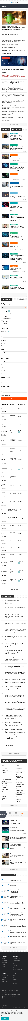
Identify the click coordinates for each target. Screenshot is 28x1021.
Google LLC (5, 772)
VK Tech (18, 770)
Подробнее (3, 411)
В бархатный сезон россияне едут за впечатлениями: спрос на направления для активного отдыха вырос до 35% (15, 695)
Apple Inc (4, 768)
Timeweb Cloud (7, 314)
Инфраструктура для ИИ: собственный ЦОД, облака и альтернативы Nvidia (17, 914)
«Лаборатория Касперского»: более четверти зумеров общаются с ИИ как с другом (15, 645)
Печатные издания (17, 969)
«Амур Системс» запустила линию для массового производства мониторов (15, 708)
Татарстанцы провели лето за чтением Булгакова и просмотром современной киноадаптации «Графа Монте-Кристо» (15, 681)
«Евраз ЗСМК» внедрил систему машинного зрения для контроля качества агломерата (13, 717)
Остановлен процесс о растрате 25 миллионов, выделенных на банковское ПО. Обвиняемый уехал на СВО (13, 46)
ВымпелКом (19, 772)
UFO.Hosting (19, 768)
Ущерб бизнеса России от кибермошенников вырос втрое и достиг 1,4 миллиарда (13, 41)
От (1, 334)
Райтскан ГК (19, 792)
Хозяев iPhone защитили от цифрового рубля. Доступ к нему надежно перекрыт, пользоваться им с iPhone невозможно (13, 82)
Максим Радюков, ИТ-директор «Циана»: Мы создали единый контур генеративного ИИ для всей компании (13, 95)
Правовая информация (10, 998)
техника (2, 814)
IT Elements (13, 885)
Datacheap (5, 770)
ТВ (13, 967)
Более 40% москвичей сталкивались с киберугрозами (15, 744)
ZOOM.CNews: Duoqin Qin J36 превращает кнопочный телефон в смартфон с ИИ (14, 602)
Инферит (18, 780)
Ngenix (4, 787)
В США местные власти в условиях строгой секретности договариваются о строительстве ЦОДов (13, 71)
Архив (3, 966)
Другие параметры (5, 395)
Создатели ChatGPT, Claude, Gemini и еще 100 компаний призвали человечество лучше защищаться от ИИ (13, 52)
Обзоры (4, 964)
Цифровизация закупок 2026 (17, 908)
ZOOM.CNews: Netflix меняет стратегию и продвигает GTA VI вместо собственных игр (15, 638)
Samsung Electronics (5, 799)
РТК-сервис (19, 794)
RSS (5, 992)
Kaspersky (4, 781)
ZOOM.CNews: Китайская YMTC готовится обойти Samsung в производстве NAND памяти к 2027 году (15, 630)
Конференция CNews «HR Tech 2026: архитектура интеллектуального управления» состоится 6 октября (13, 77)
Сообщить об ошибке (9, 996)
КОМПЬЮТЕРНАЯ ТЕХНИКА (16, 816)
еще (21, 815)
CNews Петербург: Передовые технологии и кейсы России (17, 902)
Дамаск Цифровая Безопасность (19, 776)
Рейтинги (4, 962)
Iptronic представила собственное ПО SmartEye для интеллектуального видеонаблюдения (14, 652)
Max (14, 975)
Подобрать (14, 398)
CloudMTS (5, 316)
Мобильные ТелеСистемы (19, 789)
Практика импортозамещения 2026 (17, 920)
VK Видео (15, 979)
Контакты (4, 981)
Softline (5, 326)
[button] (25, 2)
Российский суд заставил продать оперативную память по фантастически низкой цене (12, 36)
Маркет (15, 963)
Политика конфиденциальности (12, 994)
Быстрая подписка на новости (11, 990)
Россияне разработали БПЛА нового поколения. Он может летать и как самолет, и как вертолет (13, 107)
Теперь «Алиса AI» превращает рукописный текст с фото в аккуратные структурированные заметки (15, 724)
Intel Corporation (6, 779)
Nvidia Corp (5, 789)
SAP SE (17, 766)
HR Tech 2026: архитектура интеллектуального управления (18, 925)
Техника (15, 965)
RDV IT (4, 794)
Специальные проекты (16, 961)
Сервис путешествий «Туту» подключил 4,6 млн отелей (15, 737)
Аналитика (4, 960)
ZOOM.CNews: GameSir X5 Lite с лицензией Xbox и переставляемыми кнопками (14, 616)
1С (3, 766)
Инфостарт (19, 782)
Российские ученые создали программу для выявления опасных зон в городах (15, 701)
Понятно (5, 1018)
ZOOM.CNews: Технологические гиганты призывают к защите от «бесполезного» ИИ (15, 623)
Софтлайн (18, 799)
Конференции (16, 958)
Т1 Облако (5, 321)
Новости (4, 958)
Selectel (5, 323)
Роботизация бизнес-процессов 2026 (18, 937)
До (1, 336)
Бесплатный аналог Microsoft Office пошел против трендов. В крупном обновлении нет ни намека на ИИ (13, 113)
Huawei (4, 774)
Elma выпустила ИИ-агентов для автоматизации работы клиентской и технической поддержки (14, 659)
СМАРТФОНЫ (10, 815)
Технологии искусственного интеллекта (17, 897)
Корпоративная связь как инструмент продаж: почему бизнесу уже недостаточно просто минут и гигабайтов (14, 101)
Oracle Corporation (7, 791)
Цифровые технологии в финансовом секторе (16, 879)
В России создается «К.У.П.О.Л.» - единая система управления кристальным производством (12, 119)
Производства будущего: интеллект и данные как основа (18, 931)
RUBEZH (4, 796)
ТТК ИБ (18, 801)
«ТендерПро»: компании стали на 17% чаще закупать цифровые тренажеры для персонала (15, 673)
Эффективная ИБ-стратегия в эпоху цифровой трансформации (17, 891)
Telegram (15, 983)
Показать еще (14, 295)
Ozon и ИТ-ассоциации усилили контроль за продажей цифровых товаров (13, 688)
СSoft (17, 797)
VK (13, 977)
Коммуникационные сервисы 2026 (17, 943)
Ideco (3, 777)
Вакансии (4, 979)
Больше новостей (14, 753)
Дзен (14, 985)
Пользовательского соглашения (15, 1015)
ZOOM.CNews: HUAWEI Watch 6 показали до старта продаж (15, 608)
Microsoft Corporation (5, 784)
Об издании (5, 975)
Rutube (14, 981)
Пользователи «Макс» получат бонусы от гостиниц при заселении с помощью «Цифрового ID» (15, 666)
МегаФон (18, 786)
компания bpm (20, 784)
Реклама (4, 977)
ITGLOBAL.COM (7, 318)
